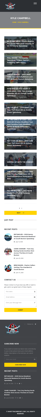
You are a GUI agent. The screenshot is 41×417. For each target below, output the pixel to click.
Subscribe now (20, 365)
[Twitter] (35, 324)
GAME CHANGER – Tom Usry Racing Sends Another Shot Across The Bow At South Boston (19, 393)
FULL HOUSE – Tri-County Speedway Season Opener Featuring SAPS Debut (18, 60)
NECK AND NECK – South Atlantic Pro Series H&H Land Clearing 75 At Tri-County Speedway (20, 43)
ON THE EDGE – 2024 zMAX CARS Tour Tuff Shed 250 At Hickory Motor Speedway (20, 110)
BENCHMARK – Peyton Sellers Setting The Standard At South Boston (24, 267)
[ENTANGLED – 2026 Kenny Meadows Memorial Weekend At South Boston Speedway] (8, 237)
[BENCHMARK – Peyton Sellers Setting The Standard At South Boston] (8, 268)
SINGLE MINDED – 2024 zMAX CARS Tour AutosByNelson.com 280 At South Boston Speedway (20, 77)
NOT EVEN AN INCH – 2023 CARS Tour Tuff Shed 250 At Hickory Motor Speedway (20, 143)
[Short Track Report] (10, 6)
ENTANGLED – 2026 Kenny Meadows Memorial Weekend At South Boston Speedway (24, 237)
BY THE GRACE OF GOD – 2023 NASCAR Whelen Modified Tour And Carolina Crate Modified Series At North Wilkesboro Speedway (20, 124)
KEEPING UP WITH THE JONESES (20, 162)
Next (19, 213)
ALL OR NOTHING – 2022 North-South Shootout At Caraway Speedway (20, 193)
